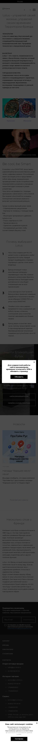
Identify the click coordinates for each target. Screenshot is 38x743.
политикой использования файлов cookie (19, 733)
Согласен (19, 739)
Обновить (19, 377)
